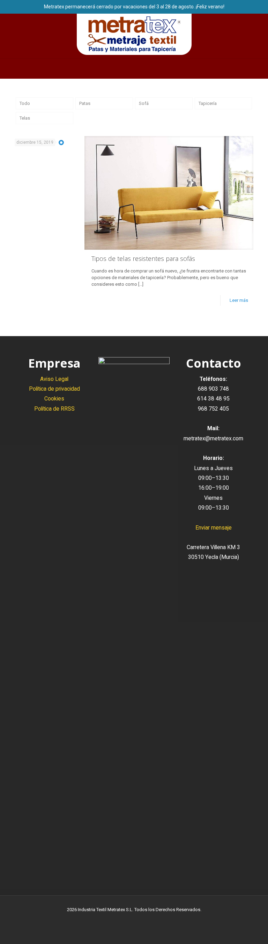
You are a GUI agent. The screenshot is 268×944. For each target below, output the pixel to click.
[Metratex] (134, 34)
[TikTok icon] (148, 919)
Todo (25, 103)
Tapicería (208, 103)
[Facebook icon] (126, 919)
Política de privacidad (54, 388)
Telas (25, 118)
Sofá (144, 103)
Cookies (54, 398)
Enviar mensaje (213, 527)
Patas (84, 103)
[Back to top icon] (234, 929)
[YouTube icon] (134, 919)
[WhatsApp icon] (119, 919)
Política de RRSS (54, 408)
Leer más (239, 300)
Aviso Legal (54, 379)
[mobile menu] (6, 68)
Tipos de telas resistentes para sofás (143, 258)
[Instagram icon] (141, 919)
